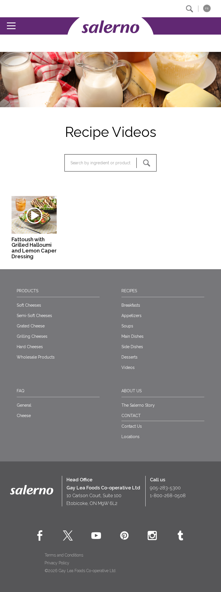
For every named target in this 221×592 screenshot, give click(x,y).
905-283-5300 (165, 488)
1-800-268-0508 (168, 495)
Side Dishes (132, 346)
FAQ (20, 391)
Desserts (129, 357)
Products (27, 291)
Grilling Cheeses (32, 336)
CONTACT (131, 415)
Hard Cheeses (30, 346)
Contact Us (131, 426)
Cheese (24, 415)
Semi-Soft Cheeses (34, 315)
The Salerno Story (138, 405)
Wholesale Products (36, 357)
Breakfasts (130, 305)
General (24, 405)
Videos (128, 367)
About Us (131, 391)
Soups (127, 326)
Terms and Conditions (64, 555)
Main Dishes (132, 336)
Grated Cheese (31, 326)
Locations (130, 436)
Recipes (129, 291)
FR (206, 8)
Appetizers (131, 315)
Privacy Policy (57, 563)
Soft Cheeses (29, 305)
